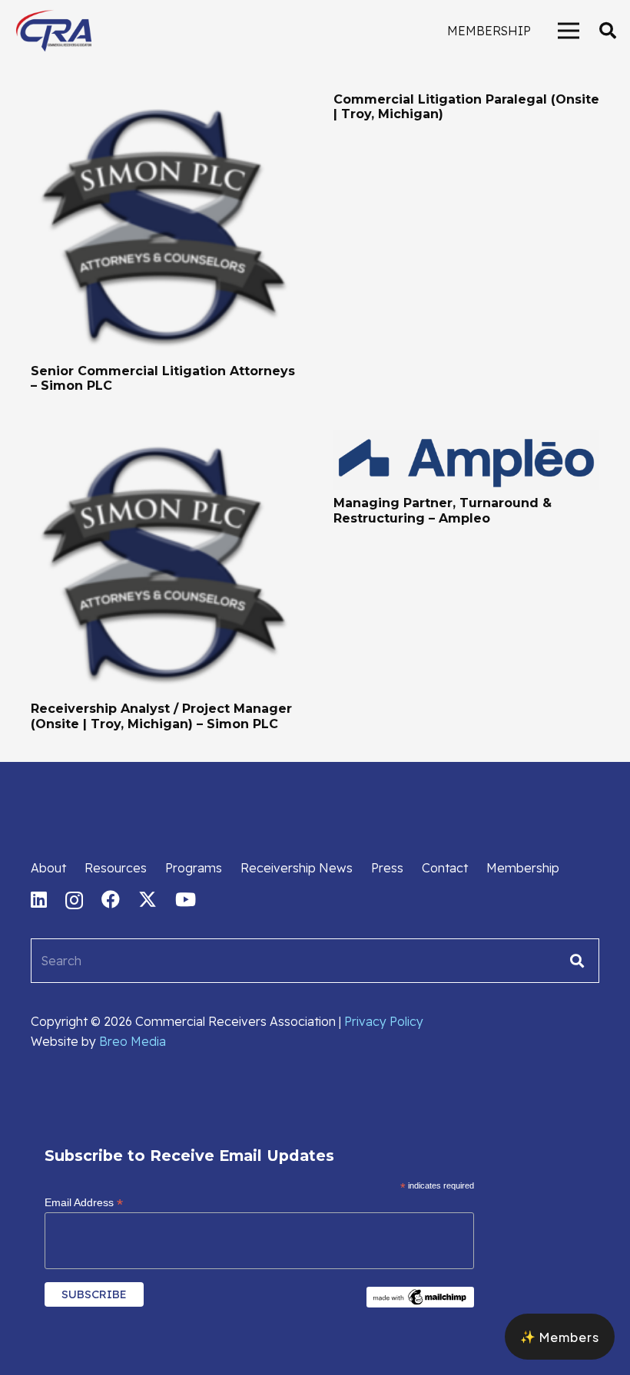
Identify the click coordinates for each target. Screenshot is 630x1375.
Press (387, 867)
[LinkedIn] (39, 899)
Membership (522, 867)
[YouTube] (185, 899)
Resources (116, 867)
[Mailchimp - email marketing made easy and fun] (420, 1304)
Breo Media (132, 1041)
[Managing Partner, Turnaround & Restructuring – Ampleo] (466, 439)
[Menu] (568, 31)
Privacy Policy (383, 1021)
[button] (607, 31)
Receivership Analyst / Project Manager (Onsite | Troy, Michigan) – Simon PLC (161, 715)
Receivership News (296, 867)
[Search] (576, 960)
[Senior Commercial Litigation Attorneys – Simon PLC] (164, 102)
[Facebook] (110, 899)
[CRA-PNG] (53, 31)
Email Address (84, 1202)
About (48, 867)
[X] (147, 899)
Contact (445, 867)
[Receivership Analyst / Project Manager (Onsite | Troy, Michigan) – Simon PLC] (164, 439)
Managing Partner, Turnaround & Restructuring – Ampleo (442, 510)
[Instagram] (74, 900)
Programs (193, 867)
